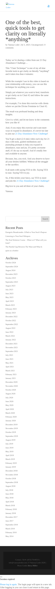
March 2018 (10, 505)
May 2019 (9, 451)
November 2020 (12, 386)
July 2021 (9, 355)
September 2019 (12, 436)
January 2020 (11, 421)
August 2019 (10, 440)
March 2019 (10, 459)
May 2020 (9, 405)
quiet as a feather (12, 251)
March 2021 (10, 371)
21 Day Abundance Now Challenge (31, 133)
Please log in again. (8, 584)
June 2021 (9, 359)
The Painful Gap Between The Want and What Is (24, 247)
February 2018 (11, 509)
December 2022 (11, 316)
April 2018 (10, 502)
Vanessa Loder (13, 45)
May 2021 (9, 363)
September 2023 (12, 282)
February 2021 (11, 374)
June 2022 (9, 332)
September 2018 (12, 482)
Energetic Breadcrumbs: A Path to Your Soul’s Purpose (26, 232)
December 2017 (11, 517)
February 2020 (11, 417)
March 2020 (10, 413)
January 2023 (11, 313)
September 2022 (12, 324)
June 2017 (9, 521)
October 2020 (11, 390)
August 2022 (10, 328)
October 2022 (11, 320)
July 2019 (9, 444)
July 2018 (9, 490)
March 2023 (10, 305)
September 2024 (12, 266)
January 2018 (11, 513)
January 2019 (11, 467)
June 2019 (9, 448)
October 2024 (11, 263)
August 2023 (10, 286)
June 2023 (9, 293)
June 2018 (9, 494)
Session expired (7, 579)
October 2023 (11, 278)
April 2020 (10, 409)
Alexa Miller (33, 566)
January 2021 (11, 378)
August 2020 (10, 394)
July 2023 (9, 289)
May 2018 (9, 498)
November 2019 (12, 428)
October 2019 (11, 432)
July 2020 (9, 398)
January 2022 (11, 340)
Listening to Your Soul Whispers (18, 236)
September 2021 (12, 351)
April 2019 (10, 455)
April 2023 (10, 301)
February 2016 (11, 532)
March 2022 (10, 336)
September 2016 (12, 525)
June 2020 (9, 401)
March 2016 (10, 529)
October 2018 (11, 478)
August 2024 (10, 270)
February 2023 (11, 309)
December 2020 (11, 382)
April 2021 (10, 367)
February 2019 (11, 463)
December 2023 (11, 274)
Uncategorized (37, 45)
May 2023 (9, 297)
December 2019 (11, 424)
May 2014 (9, 536)
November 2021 (12, 347)
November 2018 (12, 475)
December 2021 (11, 344)
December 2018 (11, 471)
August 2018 (10, 486)
